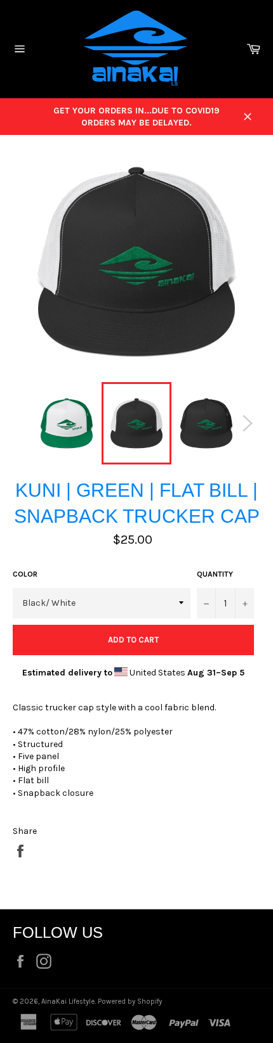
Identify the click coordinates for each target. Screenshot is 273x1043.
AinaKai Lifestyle (68, 1001)
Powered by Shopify (130, 1001)
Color (25, 574)
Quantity (215, 574)
